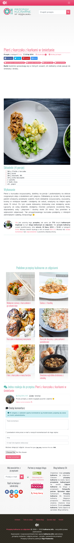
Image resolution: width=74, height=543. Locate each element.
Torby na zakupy (28, 519)
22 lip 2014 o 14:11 (22, 396)
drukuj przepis (55, 54)
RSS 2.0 (53, 229)
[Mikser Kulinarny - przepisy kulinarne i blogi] (37, 473)
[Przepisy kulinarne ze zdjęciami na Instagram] (12, 492)
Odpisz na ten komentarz (23, 402)
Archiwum (17, 519)
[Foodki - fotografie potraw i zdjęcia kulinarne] (37, 486)
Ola (16, 222)
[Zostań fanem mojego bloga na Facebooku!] (7, 492)
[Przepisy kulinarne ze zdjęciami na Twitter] (16, 492)
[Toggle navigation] (69, 3)
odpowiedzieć (31, 232)
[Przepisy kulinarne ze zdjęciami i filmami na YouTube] (12, 496)
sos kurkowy (61, 62)
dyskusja (41, 54)
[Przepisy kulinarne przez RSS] (16, 496)
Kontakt (61, 519)
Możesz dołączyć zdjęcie (31, 447)
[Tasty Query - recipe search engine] (37, 493)
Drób (20, 54)
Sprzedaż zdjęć (51, 519)
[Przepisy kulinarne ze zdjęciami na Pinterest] (21, 492)
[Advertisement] (37, 31)
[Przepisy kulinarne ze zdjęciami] (4, 3)
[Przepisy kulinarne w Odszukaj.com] (37, 478)
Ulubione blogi (40, 519)
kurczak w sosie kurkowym (15, 62)
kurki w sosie (48, 62)
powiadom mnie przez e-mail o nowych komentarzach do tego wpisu (32, 432)
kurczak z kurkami (34, 62)
